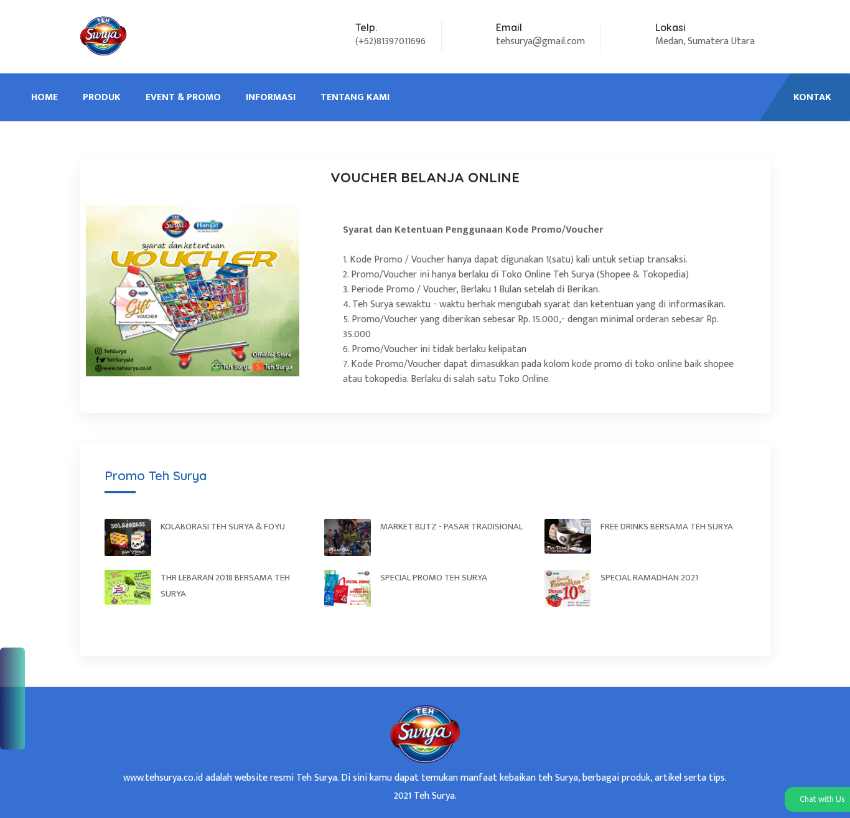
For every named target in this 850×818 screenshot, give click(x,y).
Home (44, 97)
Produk (102, 97)
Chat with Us (821, 799)
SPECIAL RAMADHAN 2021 (649, 577)
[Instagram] (12, 706)
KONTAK (812, 97)
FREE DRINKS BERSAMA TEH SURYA (666, 526)
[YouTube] (12, 729)
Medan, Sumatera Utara (705, 41)
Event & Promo (183, 97)
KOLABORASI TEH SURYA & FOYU (223, 526)
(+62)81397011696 (390, 41)
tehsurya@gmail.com (540, 41)
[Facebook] (12, 661)
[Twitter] (12, 684)
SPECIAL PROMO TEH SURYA (433, 577)
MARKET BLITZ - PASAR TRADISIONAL (451, 526)
